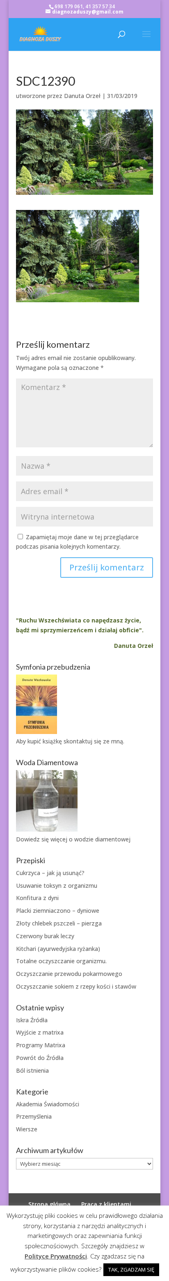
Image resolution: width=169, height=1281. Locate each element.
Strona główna (49, 1204)
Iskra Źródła (32, 1020)
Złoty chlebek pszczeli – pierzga (59, 923)
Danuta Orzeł (82, 96)
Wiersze (26, 1129)
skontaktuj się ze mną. (94, 741)
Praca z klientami (106, 1204)
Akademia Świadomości (47, 1104)
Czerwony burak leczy (45, 936)
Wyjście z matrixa (40, 1032)
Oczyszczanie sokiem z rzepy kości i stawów (76, 986)
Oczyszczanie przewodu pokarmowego (69, 974)
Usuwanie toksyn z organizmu (56, 885)
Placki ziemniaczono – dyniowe (57, 910)
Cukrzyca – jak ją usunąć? (50, 873)
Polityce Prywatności (56, 1256)
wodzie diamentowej (102, 839)
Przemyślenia (34, 1116)
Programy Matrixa (40, 1045)
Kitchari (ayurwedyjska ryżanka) (58, 949)
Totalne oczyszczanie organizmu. (61, 961)
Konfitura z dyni (37, 898)
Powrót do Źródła (40, 1058)
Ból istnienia (32, 1070)
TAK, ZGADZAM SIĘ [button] (131, 1269)
